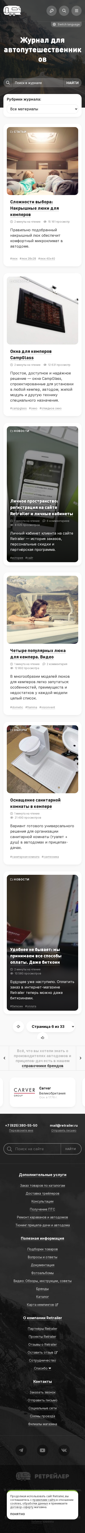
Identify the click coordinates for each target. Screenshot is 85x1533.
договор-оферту (22, 1507)
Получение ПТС (42, 1209)
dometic (17, 707)
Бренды (42, 1289)
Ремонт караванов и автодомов (42, 1217)
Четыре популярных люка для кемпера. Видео (38, 653)
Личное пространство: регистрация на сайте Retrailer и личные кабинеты (41, 507)
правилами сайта (44, 1500)
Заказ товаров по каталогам (42, 1185)
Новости (21, 281)
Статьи (20, 131)
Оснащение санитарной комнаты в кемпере (35, 803)
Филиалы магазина (42, 1424)
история (17, 557)
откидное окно (51, 408)
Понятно (17, 1514)
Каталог (42, 1297)
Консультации (42, 1201)
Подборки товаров (42, 1249)
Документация (42, 1265)
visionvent (48, 707)
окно (34, 408)
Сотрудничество (42, 1360)
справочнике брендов (42, 1065)
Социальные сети (43, 1408)
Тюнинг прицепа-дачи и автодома (42, 1225)
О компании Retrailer (42, 1318)
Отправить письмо (63, 1130)
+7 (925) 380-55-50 (21, 1125)
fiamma (32, 707)
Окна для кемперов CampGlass (31, 354)
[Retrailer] (12, 11)
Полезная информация (42, 1238)
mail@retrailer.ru (64, 1125)
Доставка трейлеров (42, 1193)
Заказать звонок (43, 1392)
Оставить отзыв (40, 1352)
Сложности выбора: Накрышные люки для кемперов (34, 208)
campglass (19, 408)
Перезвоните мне (21, 1130)
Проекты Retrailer (42, 1336)
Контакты (42, 1381)
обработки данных (35, 1503)
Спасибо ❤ (42, 1368)
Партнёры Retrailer (42, 1329)
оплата (31, 1006)
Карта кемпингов (40, 1304)
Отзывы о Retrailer (42, 1344)
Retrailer (21, 1471)
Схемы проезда (42, 1416)
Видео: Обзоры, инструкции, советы (43, 1281)
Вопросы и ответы (42, 1257)
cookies (15, 1503)
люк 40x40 (47, 258)
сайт (30, 557)
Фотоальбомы (42, 1273)
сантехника (51, 856)
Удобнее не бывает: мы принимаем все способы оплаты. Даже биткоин (36, 955)
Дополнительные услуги (42, 1174)
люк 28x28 (29, 258)
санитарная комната (25, 856)
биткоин (17, 1006)
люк (14, 258)
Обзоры (20, 580)
